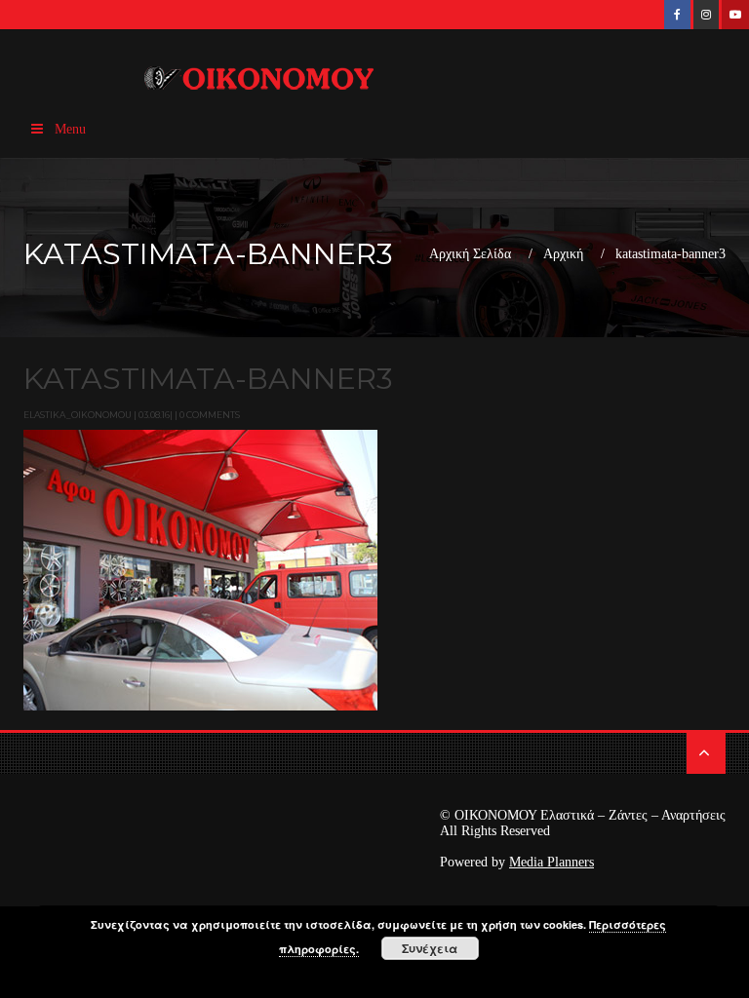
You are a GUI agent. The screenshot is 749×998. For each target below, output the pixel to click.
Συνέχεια (429, 948)
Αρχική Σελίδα (470, 254)
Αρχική (563, 254)
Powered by (517, 862)
